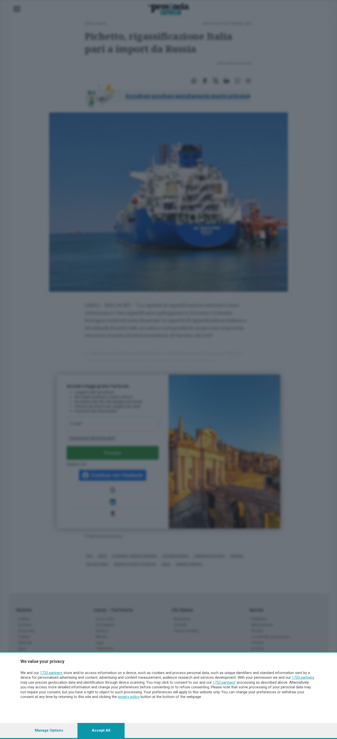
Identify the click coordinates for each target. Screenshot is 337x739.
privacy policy (129, 697)
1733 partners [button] (51, 673)
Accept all (101, 730)
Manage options (49, 730)
